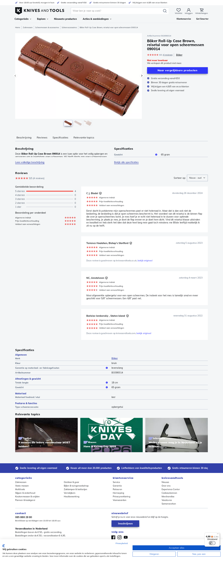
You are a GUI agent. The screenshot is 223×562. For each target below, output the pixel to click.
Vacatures (167, 500)
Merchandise (168, 496)
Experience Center (171, 489)
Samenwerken (169, 503)
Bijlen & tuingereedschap (76, 485)
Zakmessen (27, 27)
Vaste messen (22, 485)
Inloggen (189, 13)
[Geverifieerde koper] (100, 193)
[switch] (212, 543)
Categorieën (22, 18)
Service (116, 482)
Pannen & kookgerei (25, 500)
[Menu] (218, 535)
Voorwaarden (119, 500)
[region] (78, 80)
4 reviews (167, 55)
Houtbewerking (71, 496)
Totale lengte (21, 382)
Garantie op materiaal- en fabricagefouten (37, 368)
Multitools (20, 489)
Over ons (166, 485)
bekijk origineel (145, 260)
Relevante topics (83, 137)
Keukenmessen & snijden (27, 496)
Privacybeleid (122, 543)
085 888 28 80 (23, 517)
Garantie (117, 485)
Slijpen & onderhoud (25, 493)
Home (17, 27)
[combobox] (197, 178)
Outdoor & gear (71, 482)
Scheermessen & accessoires (47, 27)
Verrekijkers (69, 493)
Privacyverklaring (121, 496)
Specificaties (60, 137)
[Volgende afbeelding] (142, 76)
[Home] (39, 10)
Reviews (42, 137)
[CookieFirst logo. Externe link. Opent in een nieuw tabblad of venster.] (3, 545)
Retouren (117, 489)
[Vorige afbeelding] (15, 76)
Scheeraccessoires (69, 27)
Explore (41, 18)
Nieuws (165, 482)
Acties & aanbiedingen (96, 18)
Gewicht (118, 154)
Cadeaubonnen (169, 493)
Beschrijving (24, 137)
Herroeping (118, 493)
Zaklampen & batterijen (75, 489)
